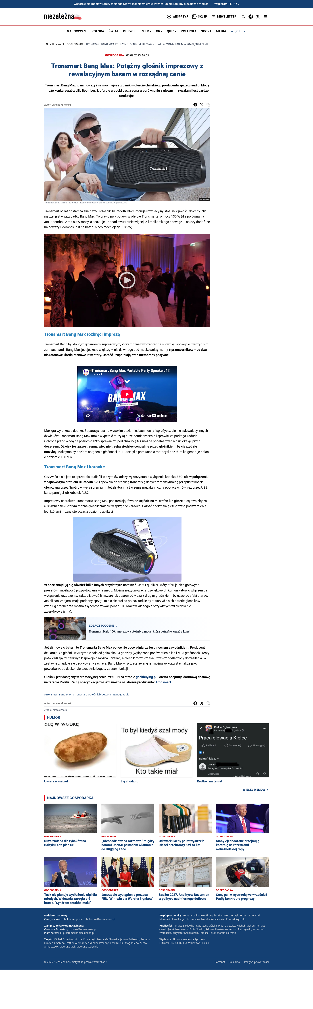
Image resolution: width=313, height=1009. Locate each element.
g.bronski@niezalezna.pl (81, 929)
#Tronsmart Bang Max (57, 694)
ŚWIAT (113, 31)
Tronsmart (163, 682)
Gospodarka (75, 44)
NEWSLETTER (226, 16)
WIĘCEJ (236, 31)
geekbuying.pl (146, 677)
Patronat (220, 962)
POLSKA (97, 31)
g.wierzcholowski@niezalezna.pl (95, 919)
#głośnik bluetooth (99, 694)
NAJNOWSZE (77, 31)
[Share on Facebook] (195, 105)
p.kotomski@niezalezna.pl (79, 933)
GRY (159, 31)
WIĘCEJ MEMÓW (254, 789)
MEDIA (221, 31)
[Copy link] (208, 105)
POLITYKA (189, 31)
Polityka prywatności (256, 962)
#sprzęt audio (120, 694)
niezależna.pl (55, 44)
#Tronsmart (80, 694)
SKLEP (202, 16)
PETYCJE (130, 31)
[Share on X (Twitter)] (202, 105)
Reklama (234, 962)
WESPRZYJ (180, 16)
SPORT (206, 31)
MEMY (147, 31)
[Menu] (265, 16)
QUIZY (171, 31)
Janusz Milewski (61, 104)
